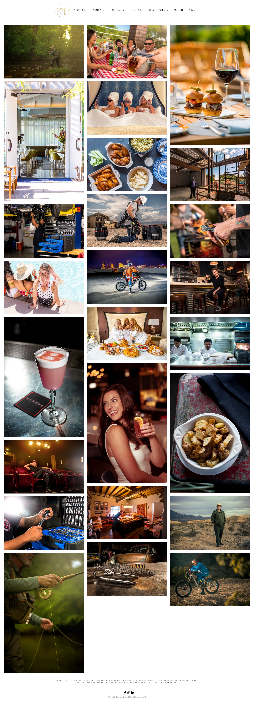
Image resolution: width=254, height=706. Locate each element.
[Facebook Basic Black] (125, 693)
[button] (158, 10)
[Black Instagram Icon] (129, 693)
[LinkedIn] (132, 693)
